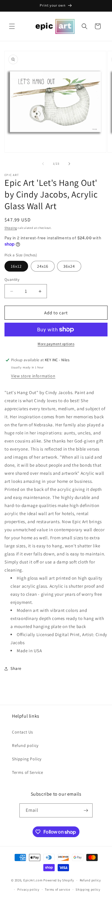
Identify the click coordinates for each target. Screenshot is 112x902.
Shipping (10, 228)
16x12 (16, 266)
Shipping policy (88, 889)
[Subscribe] (85, 810)
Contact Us (22, 732)
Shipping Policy (27, 759)
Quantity (11, 279)
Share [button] (16, 668)
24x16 (42, 266)
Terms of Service (27, 772)
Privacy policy (28, 889)
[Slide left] (43, 163)
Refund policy (25, 745)
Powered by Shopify (58, 880)
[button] (12, 26)
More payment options (56, 343)
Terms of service (57, 889)
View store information (33, 376)
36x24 (69, 266)
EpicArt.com (33, 880)
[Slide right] (69, 163)
